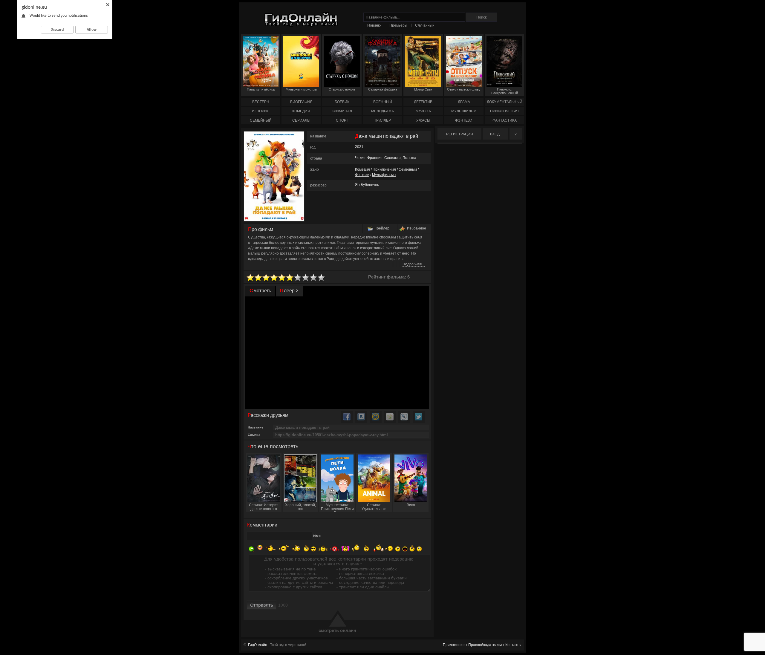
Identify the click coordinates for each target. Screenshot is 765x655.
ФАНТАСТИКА (504, 120)
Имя (317, 536)
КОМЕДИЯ (301, 111)
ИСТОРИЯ (261, 111)
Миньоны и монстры (301, 89)
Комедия (362, 169)
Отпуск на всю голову (464, 89)
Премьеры (398, 25)
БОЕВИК (342, 102)
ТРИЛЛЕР (382, 120)
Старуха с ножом (342, 89)
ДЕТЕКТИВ (423, 102)
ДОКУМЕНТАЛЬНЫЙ (504, 102)
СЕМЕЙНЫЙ (261, 120)
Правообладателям (485, 645)
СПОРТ (342, 120)
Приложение (454, 645)
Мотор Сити (423, 89)
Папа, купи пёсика (261, 89)
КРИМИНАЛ (342, 111)
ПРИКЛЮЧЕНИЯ (504, 111)
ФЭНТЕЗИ (463, 120)
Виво (411, 505)
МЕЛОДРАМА (382, 111)
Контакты (513, 645)
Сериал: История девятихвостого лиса (264, 507)
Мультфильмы (384, 175)
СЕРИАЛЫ (301, 120)
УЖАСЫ (423, 120)
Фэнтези (362, 175)
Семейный (408, 169)
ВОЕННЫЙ (382, 102)
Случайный (424, 25)
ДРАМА (464, 102)
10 (321, 278)
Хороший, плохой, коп (300, 507)
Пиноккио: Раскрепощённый (504, 91)
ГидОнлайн (257, 645)
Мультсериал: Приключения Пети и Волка (337, 507)
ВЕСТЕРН (260, 102)
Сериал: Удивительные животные (374, 507)
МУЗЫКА (423, 111)
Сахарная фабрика (382, 89)
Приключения (384, 169)
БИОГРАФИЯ (301, 102)
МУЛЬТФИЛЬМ (463, 111)
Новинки (374, 25)
